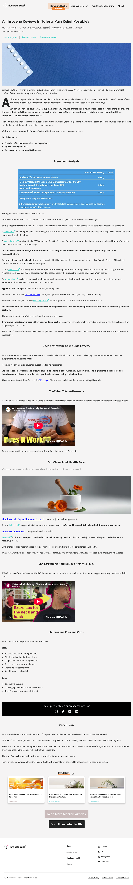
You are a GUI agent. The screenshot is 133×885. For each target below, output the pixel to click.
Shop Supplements (79, 5)
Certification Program (103, 5)
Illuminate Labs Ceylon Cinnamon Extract (22, 519)
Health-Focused (49, 37)
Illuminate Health (58, 5)
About (121, 5)
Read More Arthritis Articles (66, 814)
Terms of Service (122, 878)
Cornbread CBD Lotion (13, 531)
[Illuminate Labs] (14, 5)
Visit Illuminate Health (66, 824)
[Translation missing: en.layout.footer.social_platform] (56, 712)
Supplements (71, 852)
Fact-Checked (30, 37)
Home (68, 846)
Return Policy (107, 878)
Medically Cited (11, 37)
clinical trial (13, 525)
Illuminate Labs (15, 878)
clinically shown (40, 300)
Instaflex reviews (32, 294)
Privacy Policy (93, 878)
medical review (10, 241)
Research (6, 537)
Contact (69, 864)
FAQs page (43, 380)
